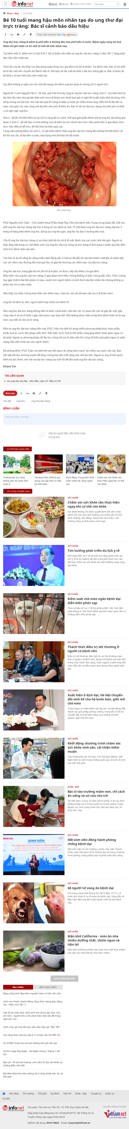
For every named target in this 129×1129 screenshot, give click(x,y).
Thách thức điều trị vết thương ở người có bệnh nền (93, 649)
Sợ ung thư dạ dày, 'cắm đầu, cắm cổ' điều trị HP (34, 380)
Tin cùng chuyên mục (18, 491)
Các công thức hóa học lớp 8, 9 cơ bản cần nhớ (28, 1034)
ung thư (20, 400)
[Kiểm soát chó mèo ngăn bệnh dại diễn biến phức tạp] (33, 613)
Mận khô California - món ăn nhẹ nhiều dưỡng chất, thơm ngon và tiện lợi (94, 940)
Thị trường (28, 1093)
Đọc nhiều (18, 987)
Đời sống (14, 1093)
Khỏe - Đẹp (13, 13)
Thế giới (42, 1093)
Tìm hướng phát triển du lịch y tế (94, 550)
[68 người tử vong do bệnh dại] (33, 902)
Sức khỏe (27, 13)
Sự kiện (6, 1098)
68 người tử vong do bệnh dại (91, 888)
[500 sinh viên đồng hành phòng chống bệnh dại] (33, 854)
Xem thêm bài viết (64, 978)
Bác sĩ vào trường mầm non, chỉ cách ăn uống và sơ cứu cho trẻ (96, 793)
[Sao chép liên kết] (24, 34)
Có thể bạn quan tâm (18, 448)
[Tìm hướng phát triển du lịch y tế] (33, 565)
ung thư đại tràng (40, 400)
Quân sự (109, 1093)
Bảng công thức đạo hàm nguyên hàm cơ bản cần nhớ (32, 993)
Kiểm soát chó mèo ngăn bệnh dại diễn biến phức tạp (94, 601)
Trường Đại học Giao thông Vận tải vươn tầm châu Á (15, 481)
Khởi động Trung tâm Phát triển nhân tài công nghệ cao (80, 481)
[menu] (5, 4)
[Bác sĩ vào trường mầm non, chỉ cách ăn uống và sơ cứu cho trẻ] (33, 806)
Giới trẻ (67, 1093)
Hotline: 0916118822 (82, 4)
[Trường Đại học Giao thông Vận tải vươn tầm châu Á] (17, 463)
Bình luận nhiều (47, 987)
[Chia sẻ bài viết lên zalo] (11, 34)
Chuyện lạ (96, 1093)
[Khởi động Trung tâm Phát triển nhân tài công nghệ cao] (80, 463)
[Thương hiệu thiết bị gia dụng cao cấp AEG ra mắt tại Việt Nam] (48, 463)
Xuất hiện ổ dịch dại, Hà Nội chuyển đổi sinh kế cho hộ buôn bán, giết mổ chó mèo (96, 699)
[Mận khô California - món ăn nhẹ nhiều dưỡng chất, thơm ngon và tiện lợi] (33, 951)
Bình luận (10, 393)
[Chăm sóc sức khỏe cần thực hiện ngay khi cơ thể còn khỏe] (111, 463)
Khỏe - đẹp (81, 1093)
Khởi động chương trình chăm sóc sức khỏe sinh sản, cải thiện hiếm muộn (94, 747)
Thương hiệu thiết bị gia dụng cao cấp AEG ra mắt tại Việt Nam (47, 481)
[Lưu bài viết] (30, 34)
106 (58, 1034)
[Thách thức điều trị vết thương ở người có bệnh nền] (33, 661)
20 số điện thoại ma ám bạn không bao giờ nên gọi (30, 1043)
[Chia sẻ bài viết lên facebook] (5, 34)
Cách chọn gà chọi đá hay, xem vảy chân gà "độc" (29, 1026)
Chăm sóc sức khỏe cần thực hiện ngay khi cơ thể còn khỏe (110, 481)
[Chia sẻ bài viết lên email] (18, 34)
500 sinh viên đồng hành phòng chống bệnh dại (92, 842)
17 (24, 1004)
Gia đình (54, 1093)
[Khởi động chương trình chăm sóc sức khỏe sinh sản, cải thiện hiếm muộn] (33, 758)
